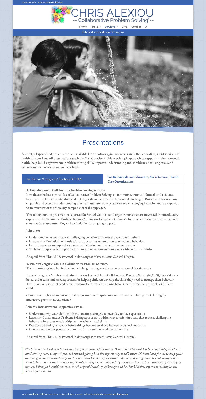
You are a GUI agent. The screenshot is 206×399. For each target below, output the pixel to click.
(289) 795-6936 (29, 2)
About (94, 27)
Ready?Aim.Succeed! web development (110, 394)
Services (110, 27)
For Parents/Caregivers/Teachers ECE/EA (54, 179)
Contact (136, 27)
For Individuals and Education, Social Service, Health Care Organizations (143, 179)
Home (83, 27)
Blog (124, 27)
